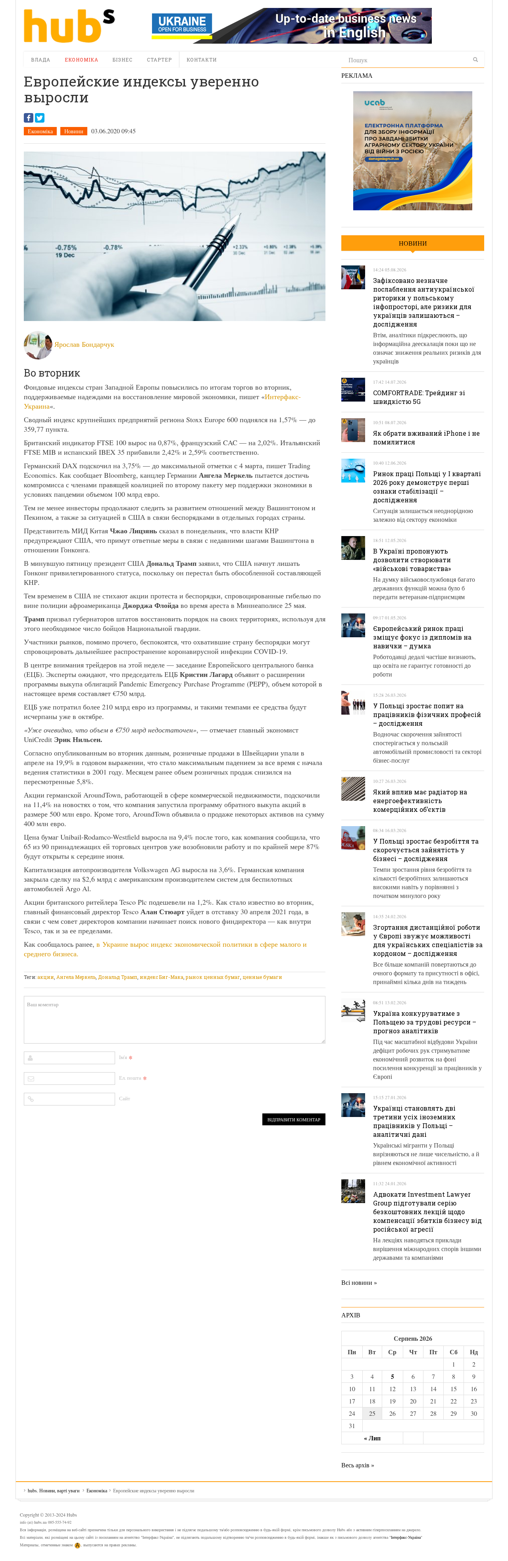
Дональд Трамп (117, 977)
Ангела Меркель (76, 977)
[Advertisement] (168, 967)
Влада (40, 59)
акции (45, 977)
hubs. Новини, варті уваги (69, 26)
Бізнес (123, 59)
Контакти (202, 59)
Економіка (81, 59)
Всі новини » (359, 1282)
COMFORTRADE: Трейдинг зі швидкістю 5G (419, 397)
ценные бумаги (262, 977)
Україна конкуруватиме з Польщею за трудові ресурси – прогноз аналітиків (424, 1022)
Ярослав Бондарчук (84, 344)
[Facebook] (28, 118)
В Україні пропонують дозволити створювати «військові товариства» (412, 560)
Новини (73, 131)
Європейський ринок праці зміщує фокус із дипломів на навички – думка (422, 637)
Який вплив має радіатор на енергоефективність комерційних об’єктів (420, 800)
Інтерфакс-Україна (406, 1537)
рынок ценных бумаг (213, 977)
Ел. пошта (130, 1077)
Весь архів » (357, 1465)
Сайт (124, 1098)
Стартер (159, 59)
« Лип (372, 1437)
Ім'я (123, 1057)
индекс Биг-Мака (161, 977)
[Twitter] (39, 118)
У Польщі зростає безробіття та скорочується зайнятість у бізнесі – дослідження (426, 850)
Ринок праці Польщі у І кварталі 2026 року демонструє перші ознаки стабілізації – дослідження (427, 486)
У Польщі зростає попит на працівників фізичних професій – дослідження (427, 714)
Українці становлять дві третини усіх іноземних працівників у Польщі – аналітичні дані (414, 1121)
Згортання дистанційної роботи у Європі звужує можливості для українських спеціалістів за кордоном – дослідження (428, 940)
